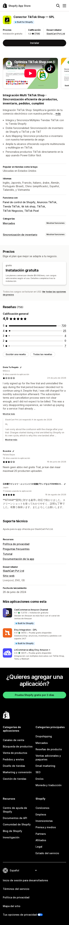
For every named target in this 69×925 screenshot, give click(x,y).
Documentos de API (15, 818)
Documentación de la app (18, 558)
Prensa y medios (46, 827)
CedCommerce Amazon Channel (31, 609)
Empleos (41, 814)
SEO (38, 772)
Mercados (9, 223)
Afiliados (41, 840)
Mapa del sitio (11, 906)
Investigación (11, 837)
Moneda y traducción (48, 785)
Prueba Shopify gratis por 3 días (34, 694)
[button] (34, 616)
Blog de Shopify (12, 830)
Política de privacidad (16, 544)
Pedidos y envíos (13, 759)
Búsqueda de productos (18, 746)
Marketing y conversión (17, 772)
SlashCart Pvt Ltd (56, 33)
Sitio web (9, 575)
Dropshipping (44, 736)
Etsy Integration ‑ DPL (25, 629)
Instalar (34, 42)
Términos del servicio (16, 888)
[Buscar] (58, 5)
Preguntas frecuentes (16, 548)
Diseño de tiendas (14, 765)
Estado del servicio (47, 853)
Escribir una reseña (16, 354)
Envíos (40, 778)
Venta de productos (15, 752)
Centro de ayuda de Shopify (15, 809)
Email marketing (45, 765)
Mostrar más (9, 414)
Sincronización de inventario (20, 234)
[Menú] (64, 5)
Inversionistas (44, 820)
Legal (39, 846)
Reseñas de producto (49, 749)
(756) (37, 33)
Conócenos (42, 807)
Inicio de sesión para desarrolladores (25, 880)
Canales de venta (13, 740)
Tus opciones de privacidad (20, 914)
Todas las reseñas (42, 354)
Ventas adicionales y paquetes (48, 757)
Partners (41, 833)
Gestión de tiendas (14, 778)
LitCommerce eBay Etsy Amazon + (32, 650)
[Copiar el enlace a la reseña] (20, 367)
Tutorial (7, 553)
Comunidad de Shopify (17, 824)
